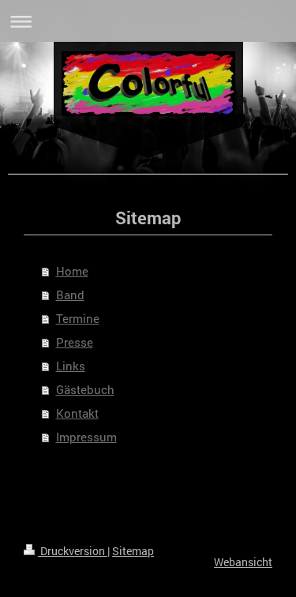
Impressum (86, 437)
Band (70, 294)
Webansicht (243, 561)
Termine (77, 318)
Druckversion (72, 550)
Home (72, 271)
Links (70, 366)
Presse (74, 342)
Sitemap (133, 550)
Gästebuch (85, 389)
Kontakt (77, 413)
